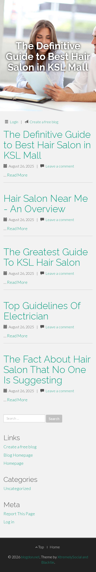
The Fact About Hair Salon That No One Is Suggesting (46, 370)
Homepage (13, 463)
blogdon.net (30, 557)
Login (14, 122)
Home (55, 547)
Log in (8, 521)
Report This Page (19, 513)
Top (41, 547)
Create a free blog (44, 122)
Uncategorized (17, 488)
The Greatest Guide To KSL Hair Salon (45, 257)
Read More (17, 174)
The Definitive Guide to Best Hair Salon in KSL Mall (47, 145)
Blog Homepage (18, 455)
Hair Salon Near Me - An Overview (45, 204)
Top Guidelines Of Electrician (41, 311)
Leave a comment (59, 166)
